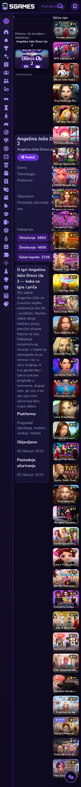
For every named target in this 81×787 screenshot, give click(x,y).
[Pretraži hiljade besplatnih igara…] (60, 6)
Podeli (29, 157)
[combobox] (53, 6)
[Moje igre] (75, 6)
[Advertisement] (47, 103)
